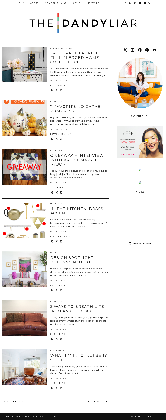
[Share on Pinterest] (61, 90)
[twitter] (125, 50)
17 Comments (58, 187)
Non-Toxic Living (56, 3)
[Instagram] (130, 3)
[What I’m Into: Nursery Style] (24, 367)
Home (20, 3)
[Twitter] (125, 3)
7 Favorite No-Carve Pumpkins (75, 108)
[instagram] (132, 50)
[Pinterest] (135, 3)
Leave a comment (61, 85)
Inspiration (57, 350)
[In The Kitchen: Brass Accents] (24, 220)
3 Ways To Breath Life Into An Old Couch (77, 308)
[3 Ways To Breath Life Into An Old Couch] (24, 318)
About (34, 3)
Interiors (56, 101)
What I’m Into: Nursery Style (78, 357)
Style (76, 3)
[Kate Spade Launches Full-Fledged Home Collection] (24, 64)
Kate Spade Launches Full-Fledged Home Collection (76, 57)
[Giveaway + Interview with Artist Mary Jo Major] (24, 167)
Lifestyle (93, 3)
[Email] (145, 3)
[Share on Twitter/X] (57, 90)
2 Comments (57, 285)
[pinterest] (147, 50)
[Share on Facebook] (52, 90)
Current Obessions (62, 48)
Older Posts (14, 401)
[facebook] (140, 50)
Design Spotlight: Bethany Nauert (72, 259)
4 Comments (57, 383)
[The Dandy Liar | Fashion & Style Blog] (83, 19)
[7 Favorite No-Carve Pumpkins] (24, 118)
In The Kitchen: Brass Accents (76, 211)
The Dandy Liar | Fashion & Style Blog (34, 416)
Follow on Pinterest (141, 243)
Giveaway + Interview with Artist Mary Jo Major (77, 160)
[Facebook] (140, 3)
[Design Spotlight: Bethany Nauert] (24, 269)
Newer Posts (96, 401)
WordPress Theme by (147, 416)
